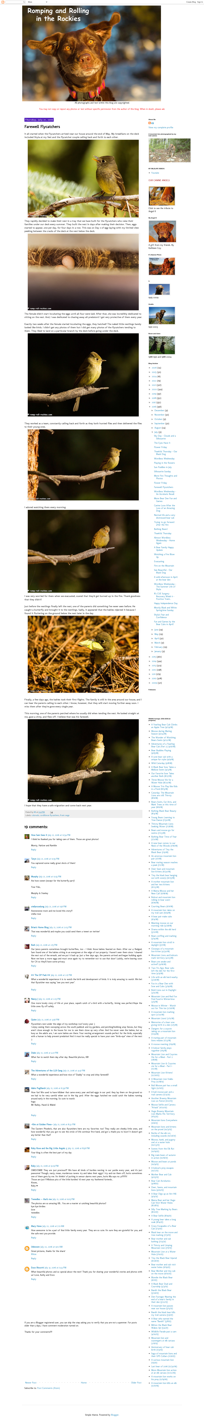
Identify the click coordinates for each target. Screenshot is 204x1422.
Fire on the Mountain (164, 565)
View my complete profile (160, 127)
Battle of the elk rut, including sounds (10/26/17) (163, 1134)
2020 (155, 389)
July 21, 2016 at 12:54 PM (59, 835)
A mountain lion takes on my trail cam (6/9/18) (163, 911)
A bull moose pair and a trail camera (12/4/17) (162, 1093)
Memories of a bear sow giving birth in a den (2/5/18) (164, 1023)
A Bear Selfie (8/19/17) (161, 1215)
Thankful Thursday (162, 533)
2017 (154, 402)
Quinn (34, 1019)
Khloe (33, 1254)
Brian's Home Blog (40, 927)
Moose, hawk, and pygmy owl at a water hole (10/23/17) (163, 1142)
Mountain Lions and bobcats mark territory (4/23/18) (164, 956)
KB (152, 123)
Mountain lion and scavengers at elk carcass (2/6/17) (163, 1341)
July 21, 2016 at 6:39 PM (58, 1088)
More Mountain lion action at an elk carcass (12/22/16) (164, 1371)
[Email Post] (51, 812)
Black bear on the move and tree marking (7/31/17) (164, 1233)
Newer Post (30, 1382)
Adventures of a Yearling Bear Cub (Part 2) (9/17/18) (163, 745)
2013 (154, 665)
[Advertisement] (83, 1357)
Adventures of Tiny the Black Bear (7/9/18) (162, 850)
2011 (154, 674)
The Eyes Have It (162, 443)
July (156, 432)
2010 (154, 678)
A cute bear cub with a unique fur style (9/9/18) (162, 758)
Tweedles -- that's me (41, 1199)
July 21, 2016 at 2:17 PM (61, 975)
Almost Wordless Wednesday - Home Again (164, 540)
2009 (155, 683)
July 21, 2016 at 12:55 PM (48, 858)
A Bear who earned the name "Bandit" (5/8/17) (162, 1320)
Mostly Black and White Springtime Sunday (165, 609)
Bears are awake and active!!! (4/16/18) (160, 963)
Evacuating (159, 561)
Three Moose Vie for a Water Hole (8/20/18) (162, 781)
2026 (154, 367)
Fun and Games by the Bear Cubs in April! (164, 623)
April (157, 638)
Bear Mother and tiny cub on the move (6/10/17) (163, 1272)
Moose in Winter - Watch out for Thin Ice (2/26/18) (163, 1007)
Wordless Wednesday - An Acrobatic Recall (165, 492)
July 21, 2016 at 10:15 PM (64, 1199)
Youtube (155, 173)
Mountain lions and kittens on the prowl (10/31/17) (163, 1128)
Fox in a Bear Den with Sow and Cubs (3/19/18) (162, 985)
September (159, 423)
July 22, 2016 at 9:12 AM (52, 1246)
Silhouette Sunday (162, 471)
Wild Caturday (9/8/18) (161, 763)
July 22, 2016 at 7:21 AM (53, 1226)
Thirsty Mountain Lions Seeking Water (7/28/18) (162, 825)
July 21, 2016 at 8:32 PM (64, 1124)
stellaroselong (37, 906)
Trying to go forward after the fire (164, 523)
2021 (154, 385)
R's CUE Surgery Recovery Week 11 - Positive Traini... (164, 596)
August (158, 427)
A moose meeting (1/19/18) (163, 1044)
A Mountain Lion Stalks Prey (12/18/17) (162, 1080)
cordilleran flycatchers (49, 815)
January (158, 651)
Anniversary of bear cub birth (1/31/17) (162, 1348)
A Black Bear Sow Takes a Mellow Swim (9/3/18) (163, 768)
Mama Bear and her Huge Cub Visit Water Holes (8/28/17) (163, 1203)
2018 (154, 398)
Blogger (115, 1415)
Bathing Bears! (161, 529)
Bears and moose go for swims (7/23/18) (162, 831)
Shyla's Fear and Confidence (161, 616)
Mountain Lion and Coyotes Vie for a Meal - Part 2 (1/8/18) (164, 1057)
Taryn (33, 858)
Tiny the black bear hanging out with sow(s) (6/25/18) (164, 876)
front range (64, 815)
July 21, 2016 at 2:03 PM (61, 927)
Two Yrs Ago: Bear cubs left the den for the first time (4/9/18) (162, 971)
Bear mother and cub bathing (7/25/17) (161, 1240)
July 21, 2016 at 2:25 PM (50, 999)
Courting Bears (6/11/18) (162, 906)
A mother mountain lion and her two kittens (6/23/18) (162, 884)
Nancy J (34, 999)
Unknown (35, 1246)
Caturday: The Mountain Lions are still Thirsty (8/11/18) (162, 795)
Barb (33, 945)
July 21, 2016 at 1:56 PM (55, 906)
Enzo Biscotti (37, 1267)
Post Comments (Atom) (48, 1388)
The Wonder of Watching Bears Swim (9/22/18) (163, 738)
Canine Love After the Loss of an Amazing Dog (164, 508)
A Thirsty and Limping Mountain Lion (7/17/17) (161, 1246)
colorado (35, 815)
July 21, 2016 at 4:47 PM (74, 1070)
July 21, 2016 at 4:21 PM (47, 1052)
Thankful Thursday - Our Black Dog (165, 452)
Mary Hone (36, 1226)
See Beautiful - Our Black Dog (163, 571)
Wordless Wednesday (164, 458)
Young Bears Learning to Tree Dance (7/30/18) (163, 818)
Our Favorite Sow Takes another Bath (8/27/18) (162, 774)
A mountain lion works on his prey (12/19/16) (163, 1378)
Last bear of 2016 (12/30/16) (164, 1366)
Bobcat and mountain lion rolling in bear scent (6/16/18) (163, 900)
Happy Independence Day (166, 603)
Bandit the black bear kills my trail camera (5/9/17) (163, 1313)
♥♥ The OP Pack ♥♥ (40, 975)
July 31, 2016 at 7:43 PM (55, 1267)
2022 (154, 380)
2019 (154, 393)
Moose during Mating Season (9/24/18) (161, 732)
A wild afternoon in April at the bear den (165, 578)
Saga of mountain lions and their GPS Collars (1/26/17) (164, 1354)
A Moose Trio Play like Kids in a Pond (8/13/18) (164, 787)
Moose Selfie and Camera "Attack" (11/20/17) (163, 1106)
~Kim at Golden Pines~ (42, 1124)
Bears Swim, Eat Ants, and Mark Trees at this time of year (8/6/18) (163, 804)
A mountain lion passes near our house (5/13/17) (162, 1307)
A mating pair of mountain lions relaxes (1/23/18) (163, 1039)
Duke (33, 1052)
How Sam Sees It (39, 835)
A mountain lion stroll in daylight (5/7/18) (162, 943)
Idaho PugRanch (38, 1088)
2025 (154, 372)
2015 (154, 656)
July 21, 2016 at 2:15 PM (46, 945)
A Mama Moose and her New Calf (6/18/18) (162, 892)
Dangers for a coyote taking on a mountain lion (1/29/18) (163, 1031)
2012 (154, 669)
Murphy (34, 876)
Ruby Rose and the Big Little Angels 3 (49, 1148)
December (159, 410)
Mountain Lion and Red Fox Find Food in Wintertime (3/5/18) (164, 999)
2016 (154, 406)
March (157, 642)
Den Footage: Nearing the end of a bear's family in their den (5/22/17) (163, 1299)
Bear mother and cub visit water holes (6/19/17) (163, 1266)
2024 (154, 376)
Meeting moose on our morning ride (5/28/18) (162, 924)
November (159, 414)
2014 (154, 661)
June (156, 629)
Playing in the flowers (164, 463)
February (158, 647)
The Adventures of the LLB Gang (46, 1070)
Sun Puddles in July (163, 467)
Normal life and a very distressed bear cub (164, 516)
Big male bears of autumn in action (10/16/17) (163, 1156)
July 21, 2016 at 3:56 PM (48, 1019)
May (156, 634)
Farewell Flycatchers (163, 487)
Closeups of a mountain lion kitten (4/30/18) (162, 950)
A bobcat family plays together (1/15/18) (161, 1049)
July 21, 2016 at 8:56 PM (79, 1148)
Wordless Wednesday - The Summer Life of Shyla (165, 587)
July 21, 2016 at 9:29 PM (47, 1166)
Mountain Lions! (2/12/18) (162, 1018)
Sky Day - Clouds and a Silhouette (165, 437)
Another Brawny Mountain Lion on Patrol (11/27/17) (163, 1099)
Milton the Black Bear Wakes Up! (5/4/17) (161, 1326)
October (158, 419)
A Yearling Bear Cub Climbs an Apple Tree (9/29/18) (164, 726)
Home (84, 1382)
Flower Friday (160, 447)
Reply (33, 849)
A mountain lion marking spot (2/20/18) (162, 1013)
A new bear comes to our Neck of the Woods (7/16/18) (164, 844)
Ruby (33, 1166)
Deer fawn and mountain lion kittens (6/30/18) (163, 870)
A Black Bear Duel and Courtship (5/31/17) (161, 1285)
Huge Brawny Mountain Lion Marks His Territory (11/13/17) (163, 1114)
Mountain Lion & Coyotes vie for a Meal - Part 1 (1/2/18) (163, 1066)
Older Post (136, 1382)
